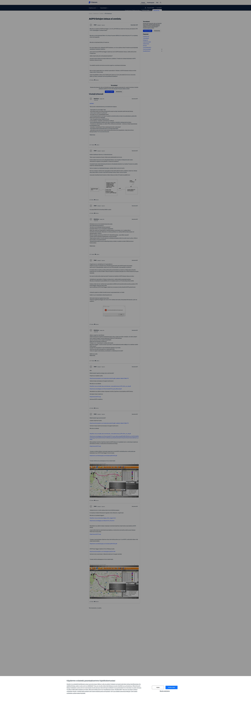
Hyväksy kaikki (171, 687)
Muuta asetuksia (165, 691)
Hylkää (157, 687)
